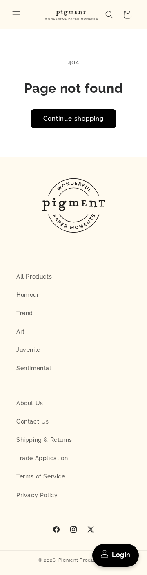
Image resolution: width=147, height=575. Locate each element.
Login (121, 555)
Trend (24, 313)
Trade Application (42, 458)
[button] (16, 15)
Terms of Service (40, 476)
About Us (29, 403)
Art (20, 331)
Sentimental (33, 368)
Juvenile (28, 350)
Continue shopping (73, 118)
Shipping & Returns (44, 440)
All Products (34, 276)
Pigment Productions (83, 560)
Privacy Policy (37, 495)
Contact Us (32, 421)
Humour (27, 295)
